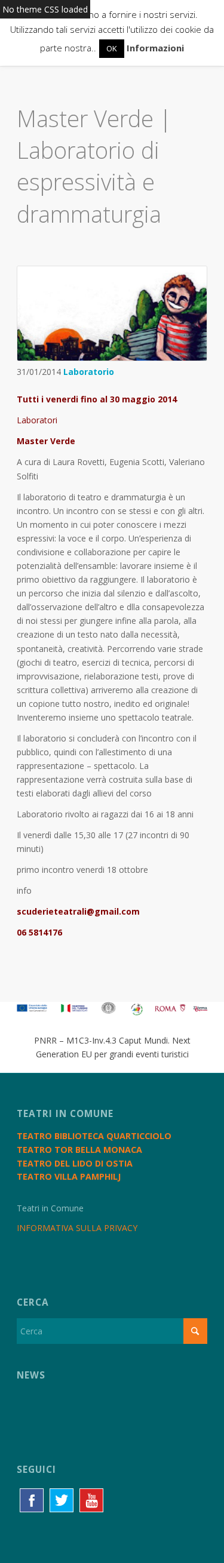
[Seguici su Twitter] (61, 1500)
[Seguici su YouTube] (91, 1500)
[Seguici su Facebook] (32, 1500)
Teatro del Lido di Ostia (75, 1163)
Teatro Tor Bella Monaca (79, 1149)
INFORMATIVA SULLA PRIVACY (77, 1227)
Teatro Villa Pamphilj (69, 1176)
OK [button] (111, 48)
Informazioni (155, 48)
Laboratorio (88, 371)
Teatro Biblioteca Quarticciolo (94, 1136)
